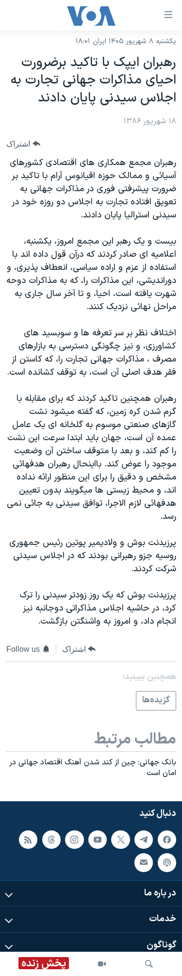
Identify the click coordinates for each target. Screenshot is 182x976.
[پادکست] (167, 862)
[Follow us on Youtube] (97, 839)
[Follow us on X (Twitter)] (120, 839)
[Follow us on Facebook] (167, 839)
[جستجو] (149, 964)
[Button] (23, 143)
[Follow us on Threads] (51, 839)
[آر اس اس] (28, 839)
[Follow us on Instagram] (74, 839)
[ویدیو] (101, 964)
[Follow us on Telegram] (143, 839)
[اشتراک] (143, 862)
